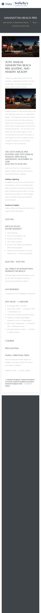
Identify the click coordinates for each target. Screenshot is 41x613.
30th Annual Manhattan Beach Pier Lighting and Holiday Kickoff (18, 67)
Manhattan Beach (13, 380)
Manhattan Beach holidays (23, 382)
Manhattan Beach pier (13, 384)
